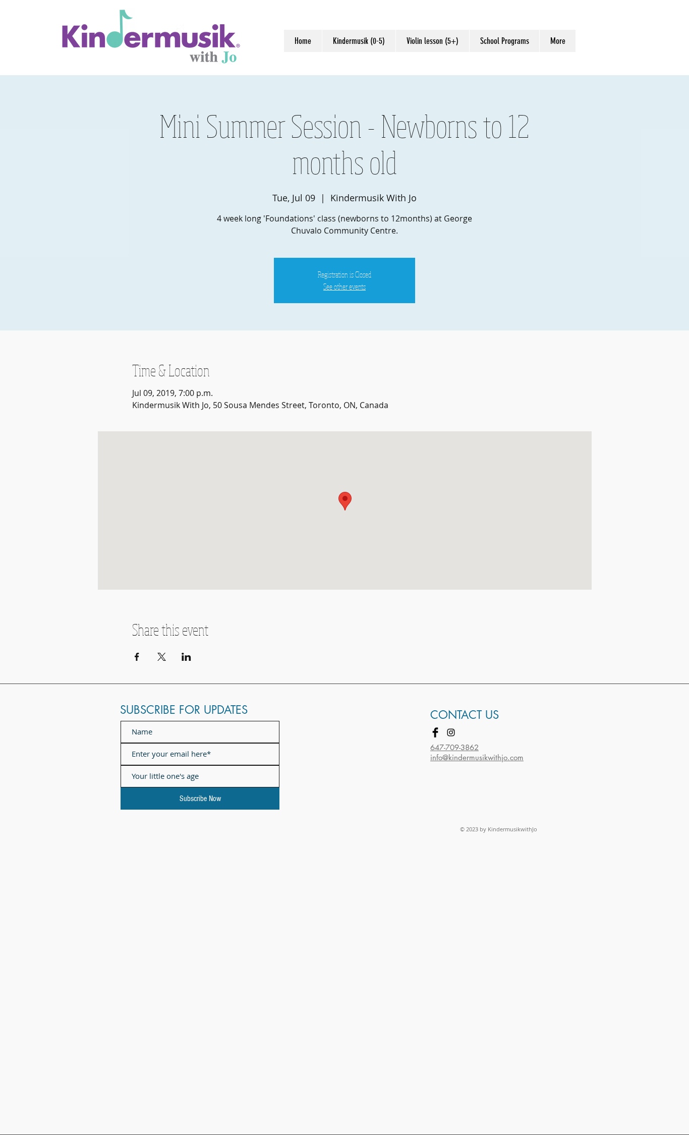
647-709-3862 (454, 747)
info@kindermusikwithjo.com (477, 757)
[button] (358, 41)
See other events (344, 286)
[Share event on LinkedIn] (186, 657)
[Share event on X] (161, 657)
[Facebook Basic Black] (435, 732)
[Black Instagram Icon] (451, 732)
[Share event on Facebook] (137, 657)
